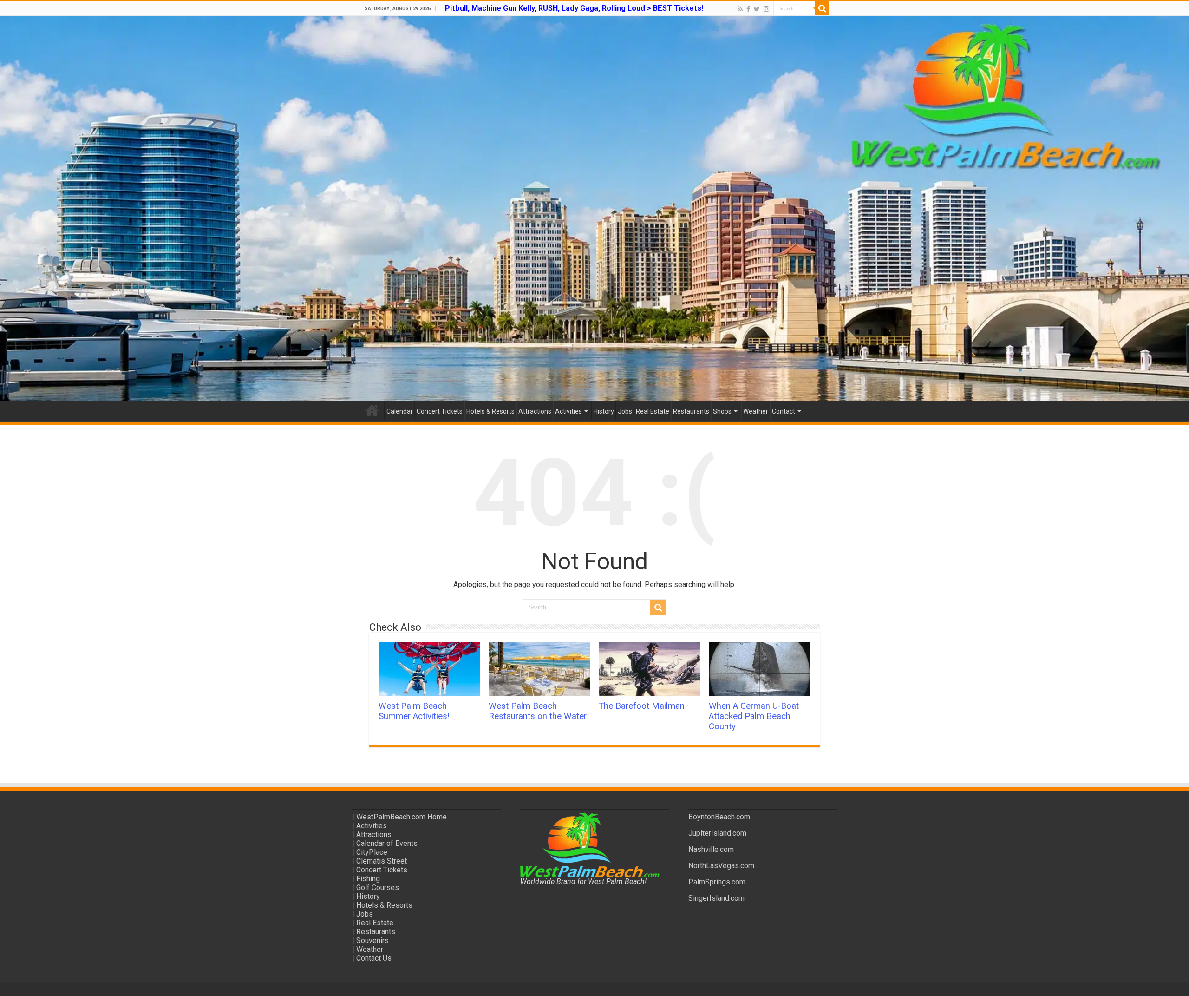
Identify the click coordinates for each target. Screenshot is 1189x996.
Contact (783, 411)
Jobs (625, 411)
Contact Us (374, 958)
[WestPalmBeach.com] (594, 208)
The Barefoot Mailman (642, 706)
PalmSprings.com (716, 881)
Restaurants (691, 411)
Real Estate (652, 411)
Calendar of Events (387, 843)
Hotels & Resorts (490, 411)
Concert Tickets (440, 411)
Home (372, 410)
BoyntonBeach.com (719, 816)
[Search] (822, 8)
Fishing (368, 878)
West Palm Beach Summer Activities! (414, 711)
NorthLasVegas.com (721, 865)
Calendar (399, 411)
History (604, 411)
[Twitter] (757, 8)
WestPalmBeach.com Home (401, 816)
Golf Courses (377, 887)
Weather (755, 411)
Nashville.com (711, 849)
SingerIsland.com (716, 898)
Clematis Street (381, 861)
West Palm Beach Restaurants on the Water (538, 711)
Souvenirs (372, 940)
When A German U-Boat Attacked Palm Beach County (754, 716)
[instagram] (766, 8)
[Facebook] (748, 8)
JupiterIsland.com (717, 833)
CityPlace (371, 852)
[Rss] (740, 8)
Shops (722, 411)
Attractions (534, 411)
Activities (568, 411)
